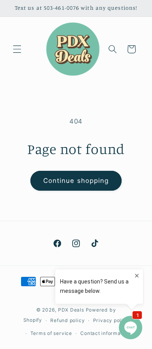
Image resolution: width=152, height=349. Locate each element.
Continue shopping (76, 180)
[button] (17, 49)
